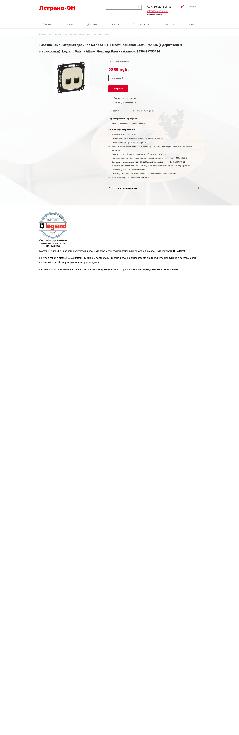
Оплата (115, 24)
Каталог (69, 24)
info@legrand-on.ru (157, 10)
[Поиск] (139, 7)
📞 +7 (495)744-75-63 (159, 6)
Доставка (92, 24)
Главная (47, 24)
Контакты (169, 24)
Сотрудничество (141, 24)
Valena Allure (104, 34)
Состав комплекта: (123, 188)
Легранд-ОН (57, 8)
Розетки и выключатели (80, 34)
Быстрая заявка (154, 14)
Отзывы (192, 24)
